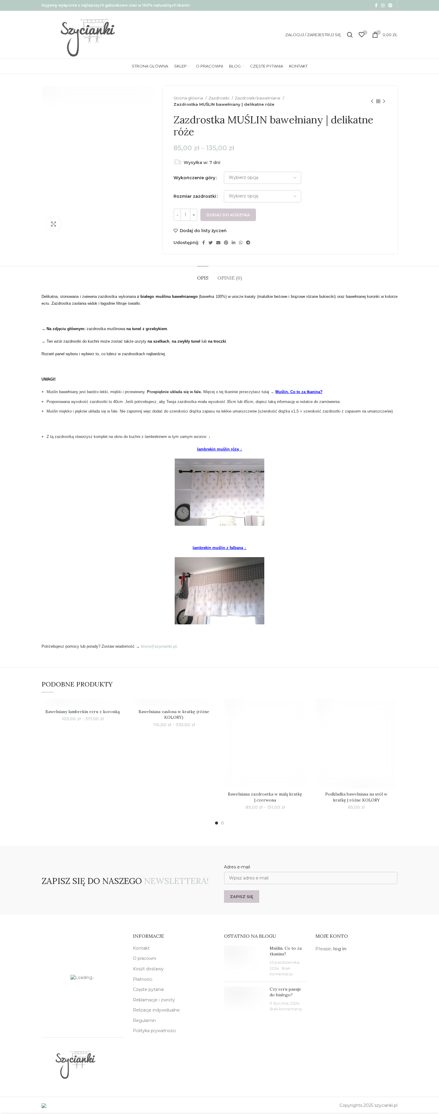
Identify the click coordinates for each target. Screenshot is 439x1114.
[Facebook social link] (376, 5)
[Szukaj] (350, 35)
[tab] (202, 275)
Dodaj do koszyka (228, 214)
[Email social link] (218, 242)
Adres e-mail (237, 867)
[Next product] (384, 101)
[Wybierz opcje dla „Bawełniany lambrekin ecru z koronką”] (119, 722)
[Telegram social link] (248, 242)
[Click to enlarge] (53, 224)
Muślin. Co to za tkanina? (299, 392)
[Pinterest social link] (390, 5)
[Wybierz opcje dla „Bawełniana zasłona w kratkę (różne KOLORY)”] (210, 722)
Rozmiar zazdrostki (195, 196)
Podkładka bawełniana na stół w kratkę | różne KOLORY (356, 797)
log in (339, 948)
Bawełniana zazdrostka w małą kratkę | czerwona (265, 797)
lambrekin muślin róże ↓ (219, 449)
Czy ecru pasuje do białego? (285, 992)
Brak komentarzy (286, 1009)
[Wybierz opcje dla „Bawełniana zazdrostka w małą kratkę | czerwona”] (301, 722)
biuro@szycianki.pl (159, 646)
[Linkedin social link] (233, 242)
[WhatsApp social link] (240, 242)
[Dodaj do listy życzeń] (119, 708)
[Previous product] (372, 101)
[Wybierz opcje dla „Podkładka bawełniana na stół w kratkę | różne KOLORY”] (393, 722)
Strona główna (189, 98)
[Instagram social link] (382, 5)
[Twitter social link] (210, 242)
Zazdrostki (219, 98)
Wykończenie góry (194, 177)
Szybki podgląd (301, 735)
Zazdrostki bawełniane (258, 98)
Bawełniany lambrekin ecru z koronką (82, 711)
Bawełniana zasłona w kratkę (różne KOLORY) (174, 714)
